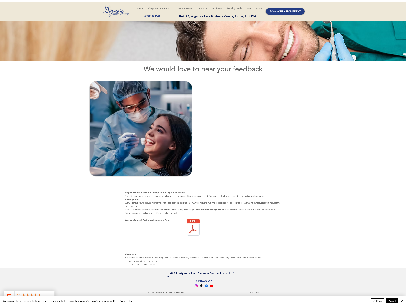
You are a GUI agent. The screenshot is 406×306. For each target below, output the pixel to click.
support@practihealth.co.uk (145, 261)
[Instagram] (196, 286)
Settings (377, 301)
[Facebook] (206, 286)
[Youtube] (211, 286)
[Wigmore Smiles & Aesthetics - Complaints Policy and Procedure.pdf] (193, 227)
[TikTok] (201, 286)
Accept (392, 301)
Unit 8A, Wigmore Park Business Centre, (207, 16)
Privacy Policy (254, 292)
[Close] (402, 300)
